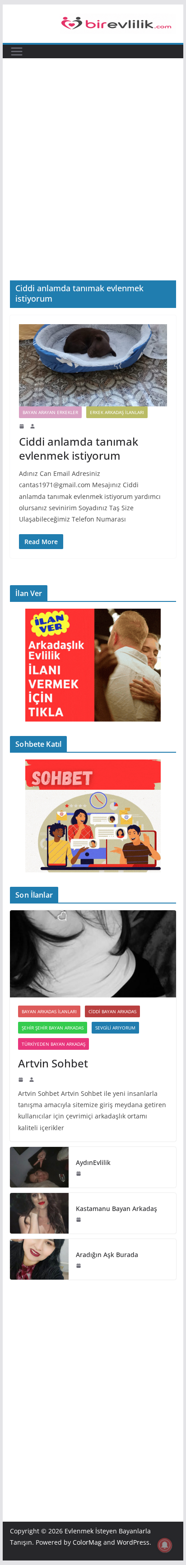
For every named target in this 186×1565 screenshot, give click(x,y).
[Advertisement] (93, 156)
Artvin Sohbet (53, 1063)
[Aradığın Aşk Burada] (39, 1259)
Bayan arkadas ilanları (49, 1011)
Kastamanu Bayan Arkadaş (116, 1208)
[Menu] (16, 51)
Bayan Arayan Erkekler (50, 412)
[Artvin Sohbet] (93, 953)
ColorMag (87, 1542)
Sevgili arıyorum (115, 1028)
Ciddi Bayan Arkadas (112, 1011)
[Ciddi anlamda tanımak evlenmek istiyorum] (93, 365)
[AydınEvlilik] (39, 1167)
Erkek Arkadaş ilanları (117, 412)
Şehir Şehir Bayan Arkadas (53, 1028)
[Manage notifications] (165, 1545)
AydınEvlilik (93, 1162)
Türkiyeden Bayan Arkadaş (53, 1044)
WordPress (133, 1542)
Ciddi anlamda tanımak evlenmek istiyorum (78, 448)
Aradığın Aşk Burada (107, 1254)
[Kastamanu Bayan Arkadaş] (39, 1213)
